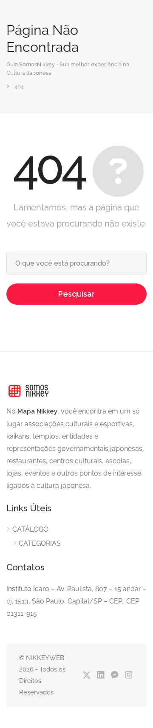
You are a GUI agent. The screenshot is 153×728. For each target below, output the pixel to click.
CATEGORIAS (40, 543)
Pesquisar (76, 293)
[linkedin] (100, 675)
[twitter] (86, 675)
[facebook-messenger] (114, 675)
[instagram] (128, 675)
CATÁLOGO (30, 529)
